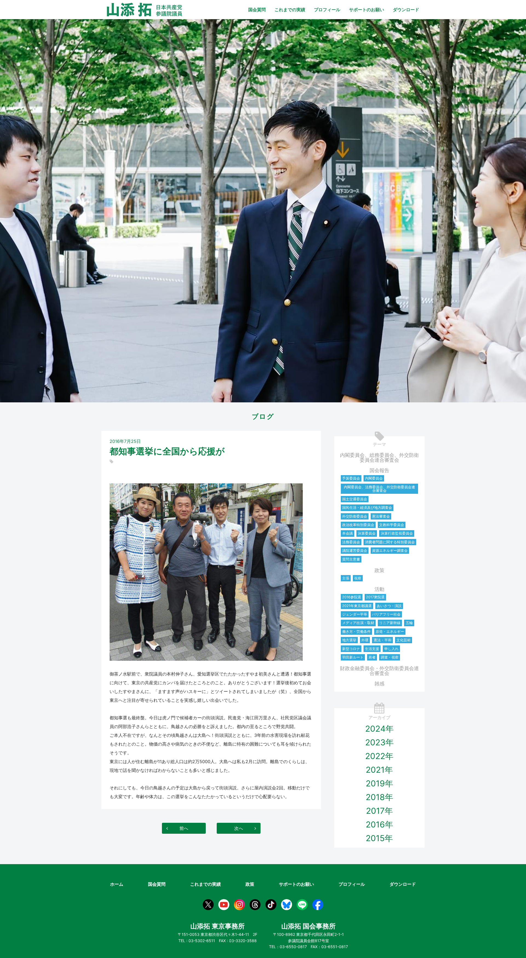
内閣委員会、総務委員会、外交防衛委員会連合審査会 (379, 457)
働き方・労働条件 (356, 631)
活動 (379, 589)
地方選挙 (349, 640)
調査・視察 (390, 657)
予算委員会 (351, 478)
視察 (357, 578)
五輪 (409, 623)
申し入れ (391, 649)
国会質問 (257, 9)
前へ (183, 828)
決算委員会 (367, 533)
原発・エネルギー (390, 631)
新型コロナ (351, 649)
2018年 (379, 797)
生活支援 (372, 649)
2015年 (379, 838)
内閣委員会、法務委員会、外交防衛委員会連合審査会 (379, 489)
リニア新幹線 (390, 623)
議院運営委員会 (354, 550)
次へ (238, 828)
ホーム (116, 884)
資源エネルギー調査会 (390, 550)
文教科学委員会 (391, 525)
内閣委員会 (374, 478)
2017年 (379, 811)
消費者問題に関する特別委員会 (390, 542)
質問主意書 (351, 559)
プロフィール (327, 9)
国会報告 (379, 470)
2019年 (379, 783)
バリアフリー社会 (386, 614)
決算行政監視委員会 (397, 533)
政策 (379, 570)
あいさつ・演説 (389, 606)
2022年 (379, 756)
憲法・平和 (382, 640)
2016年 (379, 824)
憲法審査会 (381, 516)
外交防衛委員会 (354, 516)
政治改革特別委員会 (358, 525)
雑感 (379, 683)
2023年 (379, 742)
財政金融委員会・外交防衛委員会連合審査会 (379, 670)
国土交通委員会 (354, 499)
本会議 (347, 533)
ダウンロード (406, 9)
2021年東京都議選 (357, 606)
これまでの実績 (290, 9)
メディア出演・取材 (358, 623)
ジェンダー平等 (354, 614)
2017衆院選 (375, 597)
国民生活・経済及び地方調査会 (367, 507)
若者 (372, 657)
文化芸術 (403, 640)
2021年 (379, 770)
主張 (345, 578)
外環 (364, 640)
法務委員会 (351, 542)
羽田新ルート (353, 657)
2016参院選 (351, 597)
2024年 (379, 729)
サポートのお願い (366, 9)
